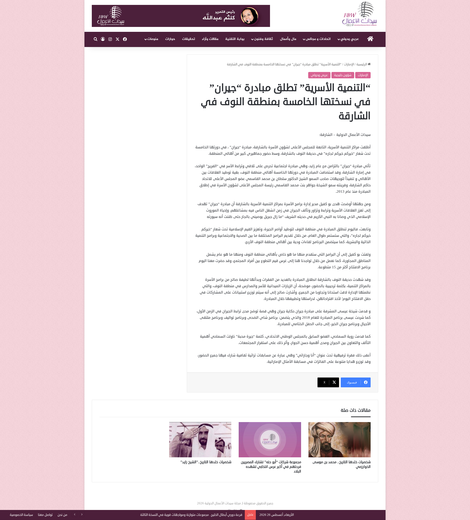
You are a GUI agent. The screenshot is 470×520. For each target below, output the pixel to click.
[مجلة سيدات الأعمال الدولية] (359, 14)
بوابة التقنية (235, 39)
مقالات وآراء (210, 39)
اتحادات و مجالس (318, 39)
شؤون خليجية (343, 75)
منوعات (152, 39)
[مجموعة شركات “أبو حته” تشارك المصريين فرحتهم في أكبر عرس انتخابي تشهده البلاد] (270, 439)
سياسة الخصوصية (21, 515)
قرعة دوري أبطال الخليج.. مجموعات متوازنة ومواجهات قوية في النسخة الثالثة (191, 515)
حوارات (170, 39)
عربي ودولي (350, 39)
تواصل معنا (45, 515)
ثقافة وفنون (263, 39)
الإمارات (349, 64)
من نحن (62, 515)
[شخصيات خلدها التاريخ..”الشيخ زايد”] (200, 439)
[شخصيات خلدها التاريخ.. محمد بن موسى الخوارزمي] (339, 439)
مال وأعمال (288, 39)
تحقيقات (188, 39)
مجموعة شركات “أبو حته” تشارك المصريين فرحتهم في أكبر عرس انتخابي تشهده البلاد (271, 467)
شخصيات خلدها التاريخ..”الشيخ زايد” (205, 462)
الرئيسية (362, 64)
